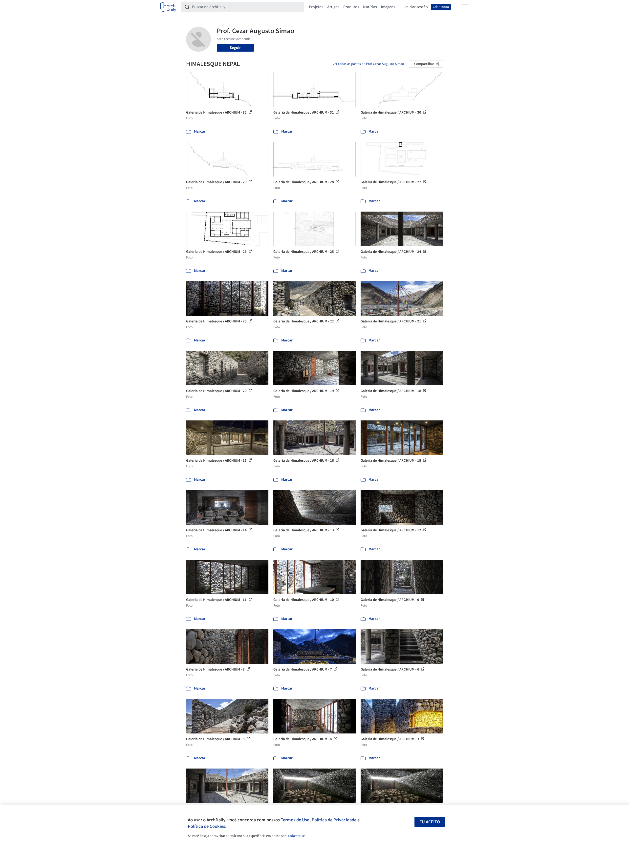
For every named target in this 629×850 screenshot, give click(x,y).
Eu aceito (429, 822)
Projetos (316, 7)
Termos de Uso (295, 820)
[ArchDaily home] (168, 7)
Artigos (333, 7)
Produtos (351, 7)
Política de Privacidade (334, 820)
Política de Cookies (206, 826)
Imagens (388, 7)
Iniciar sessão (416, 7)
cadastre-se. (296, 835)
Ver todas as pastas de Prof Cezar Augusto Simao (368, 64)
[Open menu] (465, 7)
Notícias (370, 7)
